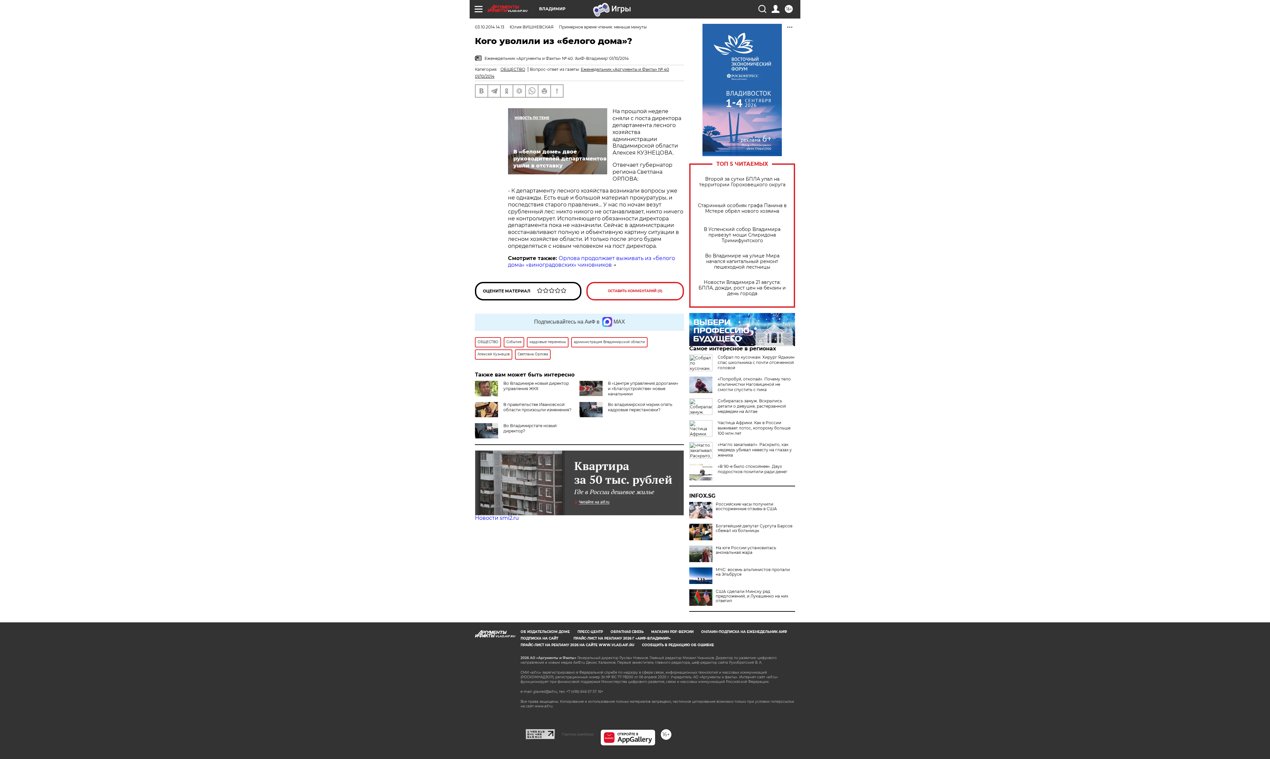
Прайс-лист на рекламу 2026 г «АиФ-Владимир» (622, 638)
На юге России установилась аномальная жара (746, 550)
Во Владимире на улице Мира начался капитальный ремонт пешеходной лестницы (742, 261)
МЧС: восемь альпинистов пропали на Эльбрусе (753, 572)
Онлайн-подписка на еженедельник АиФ (744, 632)
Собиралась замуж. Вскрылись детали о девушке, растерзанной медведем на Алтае (752, 406)
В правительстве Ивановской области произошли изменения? (537, 407)
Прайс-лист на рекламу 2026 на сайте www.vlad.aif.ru (577, 645)
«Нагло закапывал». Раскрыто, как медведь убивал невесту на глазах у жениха (755, 450)
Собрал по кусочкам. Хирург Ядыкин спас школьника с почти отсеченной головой (756, 362)
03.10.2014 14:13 (489, 26)
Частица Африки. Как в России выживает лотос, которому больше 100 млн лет (754, 428)
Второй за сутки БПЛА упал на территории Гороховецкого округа (742, 182)
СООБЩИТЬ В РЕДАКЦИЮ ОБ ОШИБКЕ (678, 645)
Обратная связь (627, 632)
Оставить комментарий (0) (635, 291)
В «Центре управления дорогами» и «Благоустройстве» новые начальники (643, 388)
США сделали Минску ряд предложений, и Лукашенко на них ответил (752, 596)
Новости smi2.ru (497, 518)
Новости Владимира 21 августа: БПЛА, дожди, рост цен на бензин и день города (742, 288)
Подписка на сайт (539, 638)
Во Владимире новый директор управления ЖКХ (536, 386)
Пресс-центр (590, 632)
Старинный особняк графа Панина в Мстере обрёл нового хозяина (742, 208)
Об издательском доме (545, 632)
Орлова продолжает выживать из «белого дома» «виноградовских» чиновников (591, 261)
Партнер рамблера (577, 734)
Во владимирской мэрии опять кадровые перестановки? (640, 407)
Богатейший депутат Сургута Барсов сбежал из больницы (754, 528)
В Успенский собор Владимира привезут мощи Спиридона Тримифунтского (742, 235)
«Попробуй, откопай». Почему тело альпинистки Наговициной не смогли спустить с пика (754, 384)
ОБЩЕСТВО (512, 69)
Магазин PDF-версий (672, 632)
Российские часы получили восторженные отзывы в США (746, 506)
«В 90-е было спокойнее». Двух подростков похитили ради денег (752, 469)
